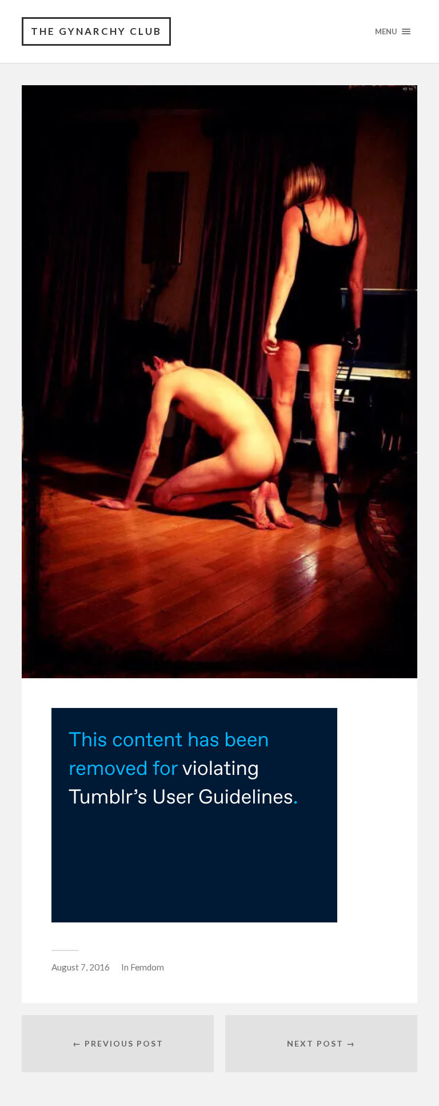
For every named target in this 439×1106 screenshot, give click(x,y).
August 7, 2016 (80, 967)
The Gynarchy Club (96, 31)
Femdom (147, 967)
